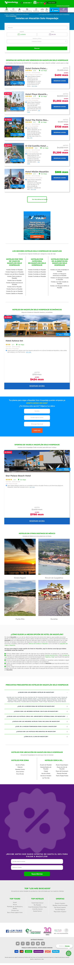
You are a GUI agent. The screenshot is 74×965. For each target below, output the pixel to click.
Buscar (37, 48)
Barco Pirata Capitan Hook (14, 912)
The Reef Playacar (60, 909)
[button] (28, 9)
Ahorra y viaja (40, 959)
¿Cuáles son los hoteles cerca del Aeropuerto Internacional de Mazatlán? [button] (36, 716)
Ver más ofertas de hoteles (39, 199)
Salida (52, 31)
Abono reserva (65, 957)
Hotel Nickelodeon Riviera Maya (37, 907)
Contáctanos (21, 957)
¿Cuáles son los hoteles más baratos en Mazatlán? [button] (36, 731)
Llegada (22, 31)
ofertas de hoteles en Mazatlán (38, 643)
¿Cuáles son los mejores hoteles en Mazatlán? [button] (36, 692)
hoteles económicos (51, 655)
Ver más (34, 86)
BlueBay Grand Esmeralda (60, 905)
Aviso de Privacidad (37, 957)
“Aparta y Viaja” (50, 657)
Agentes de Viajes (53, 957)
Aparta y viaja (33, 959)
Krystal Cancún (37, 911)
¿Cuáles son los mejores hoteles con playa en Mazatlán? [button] (36, 711)
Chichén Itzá (14, 910)
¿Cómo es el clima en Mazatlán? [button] (36, 736)
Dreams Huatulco (60, 903)
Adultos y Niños (37, 38)
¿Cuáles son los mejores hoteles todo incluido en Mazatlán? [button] (36, 721)
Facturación (46, 957)
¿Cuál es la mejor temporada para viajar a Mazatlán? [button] (36, 726)
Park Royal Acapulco (60, 907)
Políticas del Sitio (28, 957)
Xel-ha (15, 904)
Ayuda (59, 957)
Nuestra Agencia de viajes (11, 957)
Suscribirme (37, 874)
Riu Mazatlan (37, 905)
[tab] (37, 692)
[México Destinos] (12, 2)
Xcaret (15, 902)
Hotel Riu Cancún (37, 909)
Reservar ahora (60, 81)
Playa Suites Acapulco (60, 911)
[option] (37, 352)
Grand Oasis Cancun (37, 903)
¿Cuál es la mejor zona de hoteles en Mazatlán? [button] (36, 706)
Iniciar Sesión (51, 2)
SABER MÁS (37, 430)
